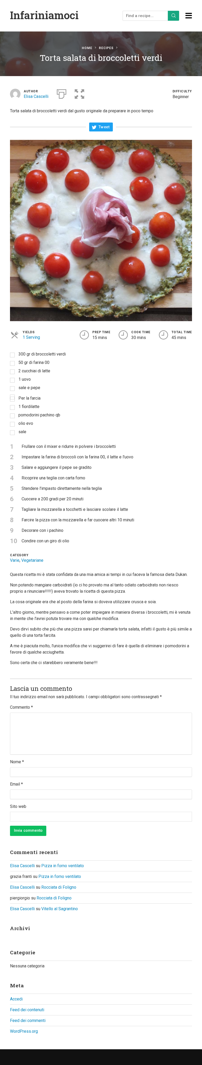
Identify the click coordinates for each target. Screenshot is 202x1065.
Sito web (18, 806)
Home (87, 48)
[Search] (173, 16)
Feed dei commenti (28, 1020)
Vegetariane (32, 560)
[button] (79, 93)
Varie (14, 560)
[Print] (61, 93)
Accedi (16, 999)
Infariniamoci (44, 15)
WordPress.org (24, 1031)
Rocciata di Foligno (58, 887)
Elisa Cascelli (36, 96)
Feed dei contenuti (27, 1009)
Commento (21, 707)
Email (16, 784)
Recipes (106, 48)
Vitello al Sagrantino (59, 908)
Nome (17, 761)
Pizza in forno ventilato (62, 865)
